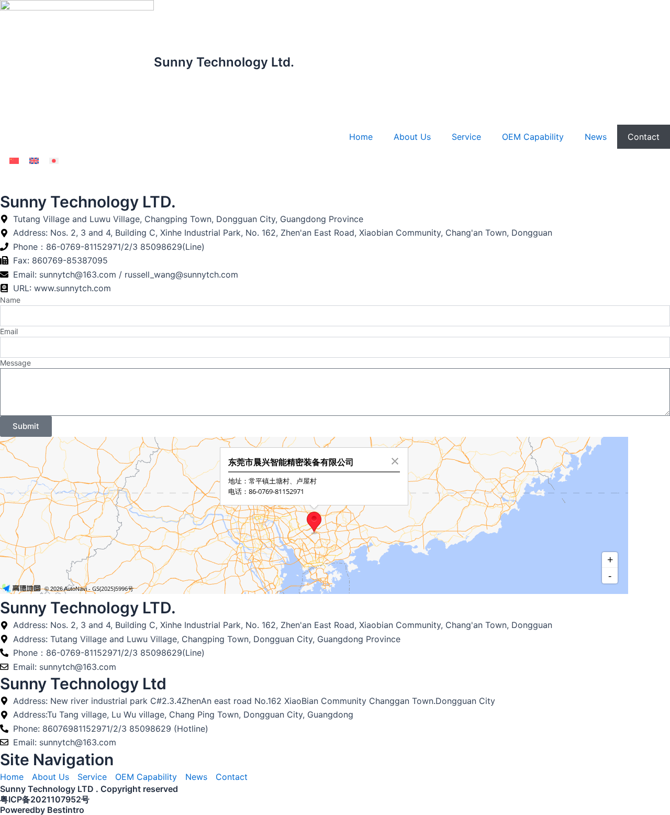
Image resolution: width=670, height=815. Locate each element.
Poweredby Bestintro (42, 810)
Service (466, 136)
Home (361, 136)
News (596, 136)
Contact (644, 136)
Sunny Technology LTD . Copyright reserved (89, 789)
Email (9, 331)
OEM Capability (533, 136)
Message (15, 362)
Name (10, 299)
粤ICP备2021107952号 (45, 799)
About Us (412, 136)
